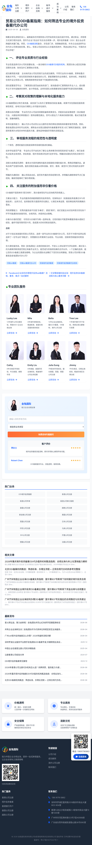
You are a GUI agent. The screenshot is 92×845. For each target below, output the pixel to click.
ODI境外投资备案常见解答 (16, 661)
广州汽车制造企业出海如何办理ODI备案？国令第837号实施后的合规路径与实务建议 (45, 599)
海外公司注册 (17, 8)
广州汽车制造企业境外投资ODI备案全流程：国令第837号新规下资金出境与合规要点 (45, 589)
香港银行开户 (7, 806)
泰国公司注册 (25, 508)
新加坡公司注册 (25, 515)
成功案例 (58, 8)
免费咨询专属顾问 (46, 434)
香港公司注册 (67, 494)
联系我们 (72, 8)
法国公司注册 (67, 542)
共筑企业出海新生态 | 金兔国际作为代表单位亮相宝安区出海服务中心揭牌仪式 (34, 629)
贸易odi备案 (11, 263)
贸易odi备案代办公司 (28, 263)
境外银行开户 (27, 8)
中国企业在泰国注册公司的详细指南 (20, 648)
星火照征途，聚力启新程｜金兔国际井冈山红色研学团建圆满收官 (32, 622)
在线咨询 (82, 756)
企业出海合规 (38, 8)
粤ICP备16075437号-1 (49, 840)
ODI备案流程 (32, 43)
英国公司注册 (25, 521)
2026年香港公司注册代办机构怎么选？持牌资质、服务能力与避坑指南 (34, 667)
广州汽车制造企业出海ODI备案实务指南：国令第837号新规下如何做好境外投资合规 (45, 579)
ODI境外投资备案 (25, 494)
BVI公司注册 (25, 535)
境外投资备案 (7, 802)
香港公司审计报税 (67, 501)
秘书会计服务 (48, 8)
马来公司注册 (67, 528)
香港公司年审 (25, 501)
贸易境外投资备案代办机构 (67, 263)
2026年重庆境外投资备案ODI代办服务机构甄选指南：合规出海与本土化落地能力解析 (46, 561)
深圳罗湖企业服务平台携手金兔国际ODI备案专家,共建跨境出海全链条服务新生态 (34, 642)
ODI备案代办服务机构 (55, 64)
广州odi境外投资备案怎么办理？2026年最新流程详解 (28, 636)
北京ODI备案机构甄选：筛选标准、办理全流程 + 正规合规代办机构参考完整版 (42, 569)
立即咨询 (11, 333)
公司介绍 (66, 8)
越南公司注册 (67, 508)
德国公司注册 (25, 542)
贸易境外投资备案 (46, 263)
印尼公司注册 (25, 528)
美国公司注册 (67, 515)
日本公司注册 (67, 521)
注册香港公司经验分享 (14, 655)
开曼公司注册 (67, 535)
